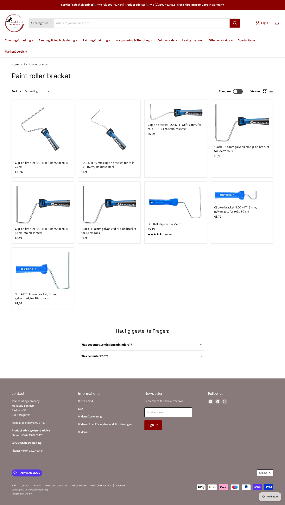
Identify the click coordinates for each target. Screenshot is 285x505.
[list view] (270, 91)
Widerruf (83, 432)
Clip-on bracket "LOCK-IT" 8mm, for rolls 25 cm (41, 165)
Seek (14, 485)
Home (15, 64)
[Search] (235, 23)
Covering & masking (18, 40)
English (263, 473)
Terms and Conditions (56, 485)
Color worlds (166, 40)
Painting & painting (95, 40)
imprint (37, 485)
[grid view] (265, 91)
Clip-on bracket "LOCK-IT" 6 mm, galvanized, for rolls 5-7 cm (235, 209)
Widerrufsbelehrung (90, 417)
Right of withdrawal (101, 485)
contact (25, 485)
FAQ (80, 409)
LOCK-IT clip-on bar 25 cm (164, 224)
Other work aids (220, 40)
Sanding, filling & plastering (57, 40)
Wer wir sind (85, 401)
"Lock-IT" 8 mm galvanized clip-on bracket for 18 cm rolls (108, 231)
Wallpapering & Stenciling (133, 40)
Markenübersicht (16, 51)
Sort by (16, 91)
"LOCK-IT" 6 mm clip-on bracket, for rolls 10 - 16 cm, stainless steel (107, 165)
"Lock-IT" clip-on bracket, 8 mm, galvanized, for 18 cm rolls (36, 296)
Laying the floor (192, 40)
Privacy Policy (79, 485)
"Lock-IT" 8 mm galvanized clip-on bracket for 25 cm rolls (241, 149)
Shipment (121, 485)
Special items (246, 40)
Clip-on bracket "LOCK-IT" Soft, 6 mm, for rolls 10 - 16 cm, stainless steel (174, 127)
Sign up (153, 425)
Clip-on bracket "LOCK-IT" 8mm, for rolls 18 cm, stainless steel (41, 231)
